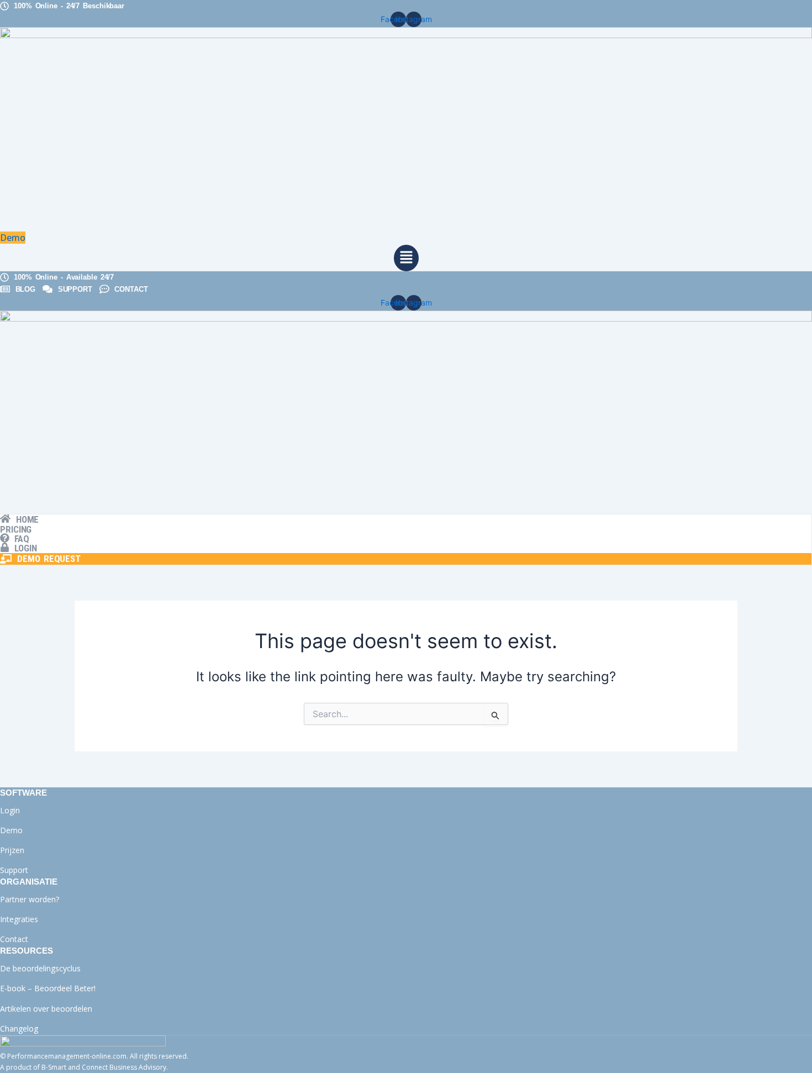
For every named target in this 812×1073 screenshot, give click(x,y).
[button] (406, 258)
